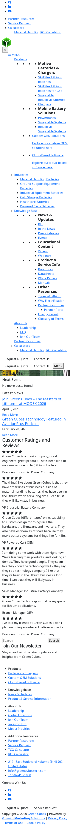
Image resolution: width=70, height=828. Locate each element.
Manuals (44, 283)
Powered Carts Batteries (37, 206)
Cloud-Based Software (47, 155)
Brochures (45, 269)
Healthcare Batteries (34, 202)
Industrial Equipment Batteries (41, 193)
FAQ (23, 332)
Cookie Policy (36, 823)
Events (42, 238)
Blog (41, 224)
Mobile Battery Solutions (52, 110)
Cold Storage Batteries (36, 197)
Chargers (44, 104)
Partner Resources (21, 19)
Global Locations (20, 715)
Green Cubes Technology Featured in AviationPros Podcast (34, 421)
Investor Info (17, 724)
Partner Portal (54, 310)
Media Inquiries (19, 729)
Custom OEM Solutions (48, 136)
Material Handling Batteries (39, 179)
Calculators (16, 28)
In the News (46, 229)
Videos (43, 251)
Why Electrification (51, 301)
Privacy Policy (57, 818)
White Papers (47, 278)
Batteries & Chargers (23, 673)
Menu (58, 366)
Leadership (28, 328)
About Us (20, 323)
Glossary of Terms (51, 319)
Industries (21, 175)
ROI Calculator (18, 754)
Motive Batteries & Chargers (48, 68)
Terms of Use (14, 823)
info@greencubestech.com (27, 771)
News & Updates (46, 217)
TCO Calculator (18, 750)
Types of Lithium (49, 296)
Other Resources (47, 289)
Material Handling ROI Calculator (37, 32)
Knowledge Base (26, 211)
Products (20, 59)
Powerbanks (47, 118)
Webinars (45, 256)
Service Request (19, 23)
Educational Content (49, 244)
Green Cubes (37, 814)
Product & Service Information (29, 699)
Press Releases (48, 233)
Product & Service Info (49, 262)
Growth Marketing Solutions (23, 818)
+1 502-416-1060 (19, 775)
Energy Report (48, 314)
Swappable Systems (52, 122)
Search (54, 640)
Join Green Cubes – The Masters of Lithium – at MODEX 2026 (31, 401)
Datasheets (46, 274)
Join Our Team (30, 337)
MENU (16, 55)
